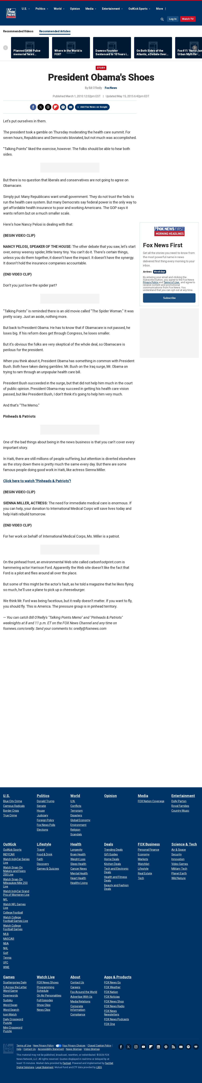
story (101, 67)
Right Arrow (194, 47)
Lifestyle (44, 844)
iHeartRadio (196, 1047)
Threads (48, 107)
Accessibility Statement (51, 1049)
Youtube (143, 1047)
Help (19, 1049)
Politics (41, 8)
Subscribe (169, 297)
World (58, 8)
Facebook (33, 107)
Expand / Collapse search (162, 19)
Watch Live (46, 977)
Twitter (40, 107)
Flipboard (55, 107)
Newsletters (181, 1047)
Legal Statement (44, 1067)
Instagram (136, 1047)
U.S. (24, 8)
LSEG (99, 1067)
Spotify (188, 1047)
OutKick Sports (138, 8)
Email (70, 107)
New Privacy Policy (43, 1045)
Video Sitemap (92, 1049)
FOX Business (149, 844)
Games (9, 977)
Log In (173, 18)
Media (89, 8)
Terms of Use (172, 282)
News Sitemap (74, 1049)
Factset (67, 1063)
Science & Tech (184, 844)
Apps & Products (117, 977)
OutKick (9, 844)
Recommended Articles (54, 31)
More (159, 8)
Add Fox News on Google (93, 107)
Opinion (75, 8)
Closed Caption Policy (99, 1045)
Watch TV (188, 18)
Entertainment (111, 8)
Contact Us (29, 1049)
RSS (173, 1047)
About (75, 977)
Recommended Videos (18, 31)
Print (63, 107)
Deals (108, 844)
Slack (166, 1047)
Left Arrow (5, 47)
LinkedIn (158, 1047)
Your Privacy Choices (73, 1045)
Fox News (11, 13)
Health (75, 844)
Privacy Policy (151, 282)
